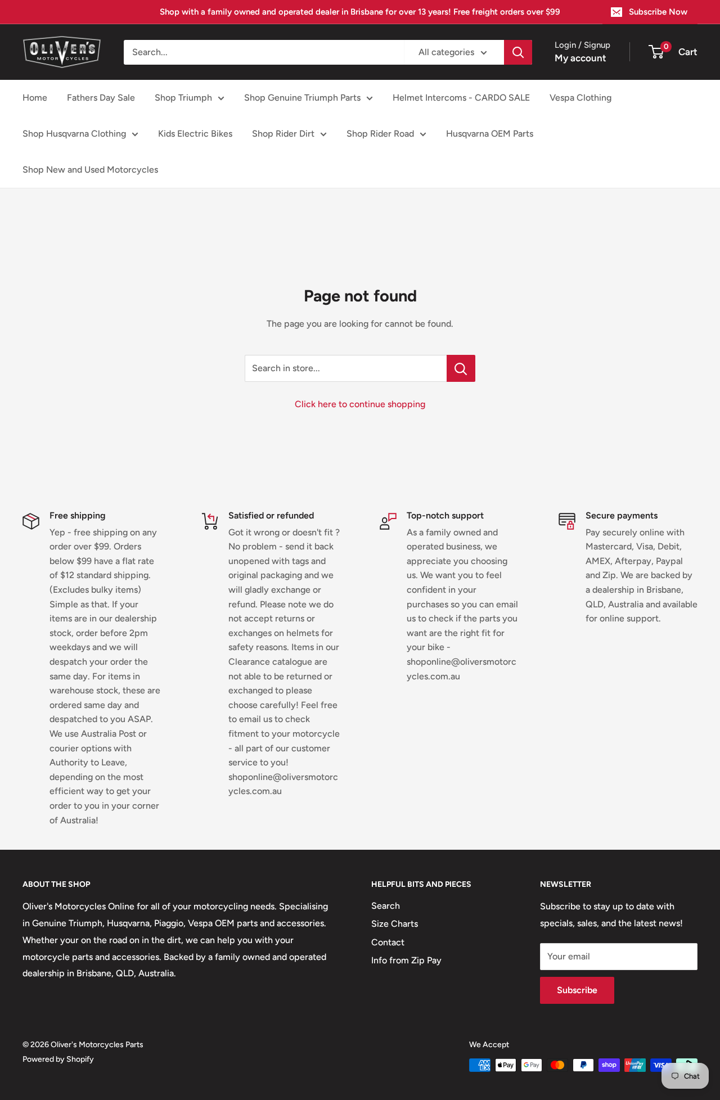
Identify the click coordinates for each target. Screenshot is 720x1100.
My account (580, 58)
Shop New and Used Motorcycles (90, 169)
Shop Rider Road (380, 133)
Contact (387, 942)
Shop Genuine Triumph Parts (302, 97)
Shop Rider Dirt (283, 133)
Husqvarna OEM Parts (489, 133)
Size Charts (394, 923)
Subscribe (577, 990)
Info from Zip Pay (406, 960)
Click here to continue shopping (360, 404)
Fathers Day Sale (101, 97)
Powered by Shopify (58, 1059)
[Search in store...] (461, 368)
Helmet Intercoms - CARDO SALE (461, 97)
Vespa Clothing (580, 97)
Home (34, 97)
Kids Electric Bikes (195, 133)
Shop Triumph (183, 97)
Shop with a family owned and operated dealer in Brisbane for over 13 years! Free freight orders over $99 (360, 12)
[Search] (518, 52)
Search (385, 905)
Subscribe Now (658, 12)
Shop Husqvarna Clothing (74, 133)
